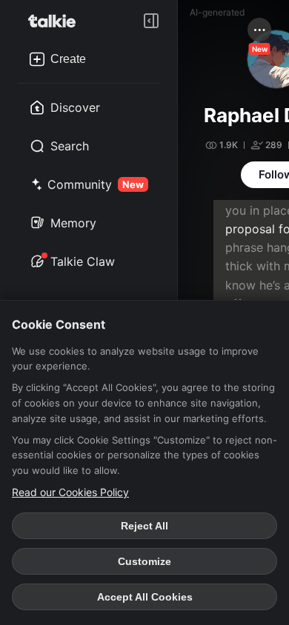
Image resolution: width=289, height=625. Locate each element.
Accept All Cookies (145, 597)
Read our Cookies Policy (70, 492)
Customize (144, 561)
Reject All (144, 526)
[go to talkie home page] (56, 21)
